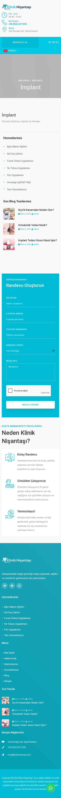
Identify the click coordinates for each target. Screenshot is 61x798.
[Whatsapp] (50, 787)
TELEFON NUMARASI (16, 329)
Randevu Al (20, 42)
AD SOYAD (11, 298)
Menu (55, 42)
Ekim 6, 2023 (25, 214)
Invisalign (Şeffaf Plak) (19, 182)
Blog (6, 675)
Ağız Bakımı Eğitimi (17, 146)
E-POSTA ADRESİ (14, 314)
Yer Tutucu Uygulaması (18, 168)
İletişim (8, 681)
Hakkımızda (10, 658)
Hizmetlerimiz (11, 669)
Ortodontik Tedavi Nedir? (32, 225)
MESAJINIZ (11, 361)
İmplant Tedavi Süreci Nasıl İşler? (37, 240)
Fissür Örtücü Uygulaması (20, 161)
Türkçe (11, 51)
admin (36, 214)
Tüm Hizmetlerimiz (17, 189)
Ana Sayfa (23, 80)
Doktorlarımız (11, 664)
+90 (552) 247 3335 (18, 24)
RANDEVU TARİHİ (14, 345)
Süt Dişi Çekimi (15, 153)
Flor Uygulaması (15, 175)
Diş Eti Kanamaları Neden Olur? (36, 209)
